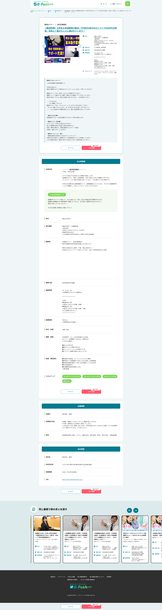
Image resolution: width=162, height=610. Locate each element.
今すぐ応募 (91, 148)
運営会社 (53, 577)
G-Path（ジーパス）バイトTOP (37, 11)
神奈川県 (49, 11)
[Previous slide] (44, 46)
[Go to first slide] (79, 46)
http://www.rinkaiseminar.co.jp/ (72, 479)
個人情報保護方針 (82, 577)
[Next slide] (135, 510)
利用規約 (109, 577)
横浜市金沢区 (58, 11)
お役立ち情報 (71, 577)
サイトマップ (61, 577)
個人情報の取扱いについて (97, 577)
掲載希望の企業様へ (72, 579)
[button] (49, 60)
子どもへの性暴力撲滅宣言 (88, 579)
